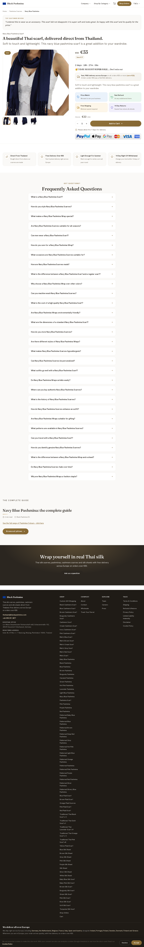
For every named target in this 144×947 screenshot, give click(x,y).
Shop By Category (101, 3)
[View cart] (114, 3)
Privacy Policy (128, 612)
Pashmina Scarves (15, 11)
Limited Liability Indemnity (128, 617)
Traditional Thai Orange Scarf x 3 (68, 834)
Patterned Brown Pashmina (66, 729)
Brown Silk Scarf (66, 887)
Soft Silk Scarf (65, 905)
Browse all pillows (14, 531)
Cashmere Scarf (66, 622)
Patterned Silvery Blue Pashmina (68, 790)
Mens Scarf (64, 656)
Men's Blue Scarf (66, 637)
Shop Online (124, 3)
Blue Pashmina (65, 667)
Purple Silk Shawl (66, 864)
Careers (105, 605)
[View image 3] (25, 121)
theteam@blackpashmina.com (14, 615)
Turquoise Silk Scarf (67, 909)
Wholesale (85, 608)
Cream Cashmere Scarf (68, 626)
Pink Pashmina (65, 704)
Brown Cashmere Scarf (68, 612)
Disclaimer (127, 622)
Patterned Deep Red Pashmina (67, 735)
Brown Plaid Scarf (66, 799)
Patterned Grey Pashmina (65, 741)
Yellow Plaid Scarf (66, 846)
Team (104, 601)
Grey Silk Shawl (65, 857)
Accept (136, 943)
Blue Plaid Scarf (65, 796)
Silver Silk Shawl (66, 872)
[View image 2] (16, 121)
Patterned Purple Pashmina (66, 774)
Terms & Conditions (130, 601)
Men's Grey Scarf (66, 648)
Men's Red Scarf (66, 652)
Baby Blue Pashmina (67, 659)
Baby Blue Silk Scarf (67, 879)
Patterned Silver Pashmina (66, 784)
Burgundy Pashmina (67, 674)
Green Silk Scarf (66, 894)
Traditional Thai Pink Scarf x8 (67, 841)
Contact (84, 605)
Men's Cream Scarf (67, 644)
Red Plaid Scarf (65, 811)
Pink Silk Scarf (65, 898)
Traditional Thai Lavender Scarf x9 (66, 828)
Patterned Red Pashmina (68, 779)
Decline (125, 943)
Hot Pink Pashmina (66, 685)
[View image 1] (7, 121)
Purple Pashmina (66, 708)
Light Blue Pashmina (67, 693)
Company (85, 3)
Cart (61, 916)
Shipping (126, 605)
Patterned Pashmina (67, 766)
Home (5, 11)
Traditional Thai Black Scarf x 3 (68, 815)
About (83, 601)
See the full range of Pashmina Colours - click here (23, 523)
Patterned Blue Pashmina (65, 722)
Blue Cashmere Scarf (67, 608)
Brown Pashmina (66, 671)
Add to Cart (114, 123)
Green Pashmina (66, 682)
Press (104, 608)
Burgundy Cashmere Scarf (67, 617)
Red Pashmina (65, 711)
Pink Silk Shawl (65, 861)
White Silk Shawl (66, 876)
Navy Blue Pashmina (67, 697)
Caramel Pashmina (66, 678)
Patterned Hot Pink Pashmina (66, 748)
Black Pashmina (65, 663)
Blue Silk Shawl (65, 850)
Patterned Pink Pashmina (69, 769)
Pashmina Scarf (65, 700)
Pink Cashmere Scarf (67, 633)
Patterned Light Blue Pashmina (67, 754)
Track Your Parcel (87, 612)
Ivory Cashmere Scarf (68, 630)
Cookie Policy (128, 626)
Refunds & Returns (130, 608)
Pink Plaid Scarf (65, 807)
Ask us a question (72, 573)
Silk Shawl (63, 868)
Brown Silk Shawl (66, 853)
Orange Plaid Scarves (68, 803)
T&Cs (135, 3)
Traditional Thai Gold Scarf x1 (67, 822)
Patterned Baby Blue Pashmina (67, 716)
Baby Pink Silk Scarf (67, 883)
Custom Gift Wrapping (68, 601)
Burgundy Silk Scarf (67, 891)
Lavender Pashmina (67, 689)
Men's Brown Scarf (67, 641)
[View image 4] (34, 121)
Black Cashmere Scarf (68, 605)
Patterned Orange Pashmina (66, 760)
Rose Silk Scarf (65, 902)
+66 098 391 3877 (9, 618)
